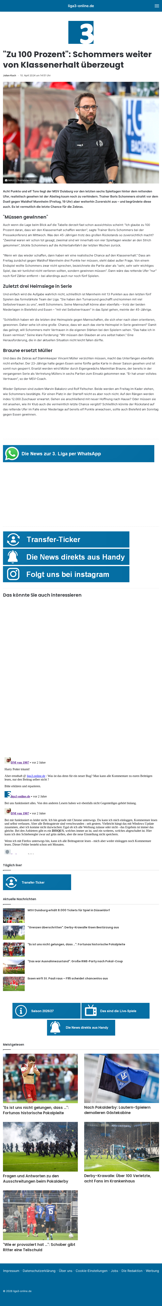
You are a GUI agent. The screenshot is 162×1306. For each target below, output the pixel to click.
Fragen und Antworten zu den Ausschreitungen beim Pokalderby (35, 1178)
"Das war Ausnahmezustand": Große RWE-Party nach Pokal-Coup (75, 961)
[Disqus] (81, 805)
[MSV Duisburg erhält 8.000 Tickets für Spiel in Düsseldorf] (14, 915)
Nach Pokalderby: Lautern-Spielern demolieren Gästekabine (117, 1110)
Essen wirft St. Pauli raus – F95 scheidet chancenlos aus (68, 978)
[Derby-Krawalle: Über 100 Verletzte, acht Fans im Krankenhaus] (121, 1146)
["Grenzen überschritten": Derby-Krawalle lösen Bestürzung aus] (14, 933)
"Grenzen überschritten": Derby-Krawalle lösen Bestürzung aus (73, 927)
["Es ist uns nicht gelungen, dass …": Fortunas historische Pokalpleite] (14, 950)
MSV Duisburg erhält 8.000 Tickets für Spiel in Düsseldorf (69, 910)
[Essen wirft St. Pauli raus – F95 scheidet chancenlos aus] (14, 984)
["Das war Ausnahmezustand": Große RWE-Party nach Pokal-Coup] (14, 966)
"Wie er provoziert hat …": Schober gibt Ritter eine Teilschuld (39, 1247)
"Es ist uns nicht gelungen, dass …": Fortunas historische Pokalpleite (76, 944)
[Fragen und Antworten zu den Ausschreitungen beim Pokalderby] (40, 1147)
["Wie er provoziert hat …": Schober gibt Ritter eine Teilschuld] (40, 1215)
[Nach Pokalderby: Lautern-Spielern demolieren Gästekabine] (121, 1078)
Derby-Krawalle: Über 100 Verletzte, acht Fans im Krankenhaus (117, 1178)
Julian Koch (9, 75)
